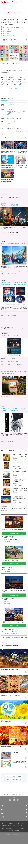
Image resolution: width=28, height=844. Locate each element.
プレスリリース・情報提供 (19, 828)
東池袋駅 (13, 776)
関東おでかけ (14, 794)
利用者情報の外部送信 (6, 825)
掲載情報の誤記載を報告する (21, 131)
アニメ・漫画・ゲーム (16, 779)
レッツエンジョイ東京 (5, 794)
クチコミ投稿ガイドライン (18, 825)
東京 (8, 779)
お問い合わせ (9, 828)
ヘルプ (2, 828)
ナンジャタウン (10, 104)
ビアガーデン (17, 637)
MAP (9, 114)
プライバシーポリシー (19, 823)
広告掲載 (11, 830)
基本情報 (3, 98)
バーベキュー (9, 637)
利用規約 (11, 823)
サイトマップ (4, 823)
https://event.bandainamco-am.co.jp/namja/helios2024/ (17, 122)
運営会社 (17, 830)
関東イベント (21, 794)
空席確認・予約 (14, 533)
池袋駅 (19, 776)
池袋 (7, 776)
